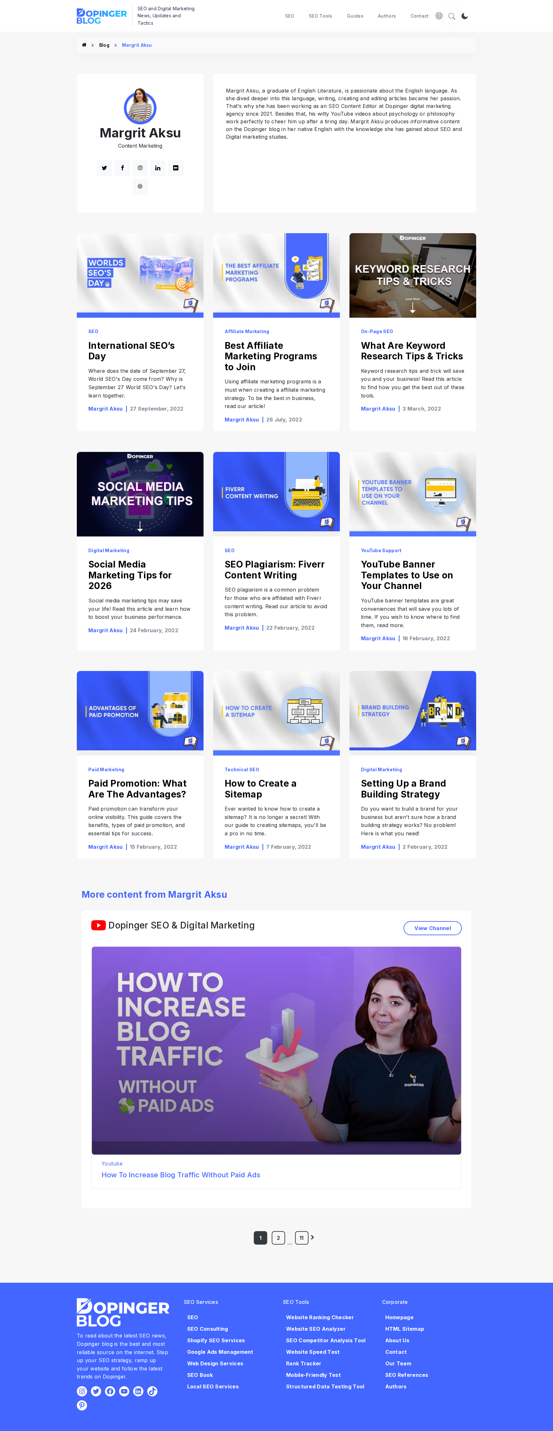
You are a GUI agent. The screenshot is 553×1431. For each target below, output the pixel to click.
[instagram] (140, 168)
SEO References (407, 1375)
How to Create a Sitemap (261, 789)
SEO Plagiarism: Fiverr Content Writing (275, 570)
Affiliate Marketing (247, 331)
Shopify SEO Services (216, 1340)
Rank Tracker (304, 1363)
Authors (387, 16)
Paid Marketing (106, 769)
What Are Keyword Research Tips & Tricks (412, 351)
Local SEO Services (213, 1386)
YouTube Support (381, 550)
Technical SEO (242, 769)
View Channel (432, 928)
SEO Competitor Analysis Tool (325, 1340)
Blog (104, 45)
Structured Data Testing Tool (325, 1386)
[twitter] (104, 168)
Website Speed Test (313, 1352)
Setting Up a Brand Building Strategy (403, 789)
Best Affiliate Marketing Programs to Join (271, 356)
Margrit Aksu (105, 408)
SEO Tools (321, 16)
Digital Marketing (108, 550)
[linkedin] (157, 168)
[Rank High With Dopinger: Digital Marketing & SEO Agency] (84, 45)
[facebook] (122, 168)
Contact (420, 16)
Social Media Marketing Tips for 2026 (130, 575)
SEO (289, 16)
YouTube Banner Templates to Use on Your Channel (407, 575)
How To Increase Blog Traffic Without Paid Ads (180, 1175)
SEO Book (200, 1375)
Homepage (399, 1317)
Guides (355, 16)
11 (302, 1237)
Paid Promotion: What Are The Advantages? (137, 789)
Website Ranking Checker (320, 1317)
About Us (397, 1340)
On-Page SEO (377, 331)
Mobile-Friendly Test (313, 1375)
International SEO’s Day (131, 351)
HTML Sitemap (404, 1329)
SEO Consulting (207, 1329)
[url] (140, 187)
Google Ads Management (220, 1352)
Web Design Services (215, 1363)
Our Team (398, 1363)
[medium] (175, 168)
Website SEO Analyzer (316, 1329)
